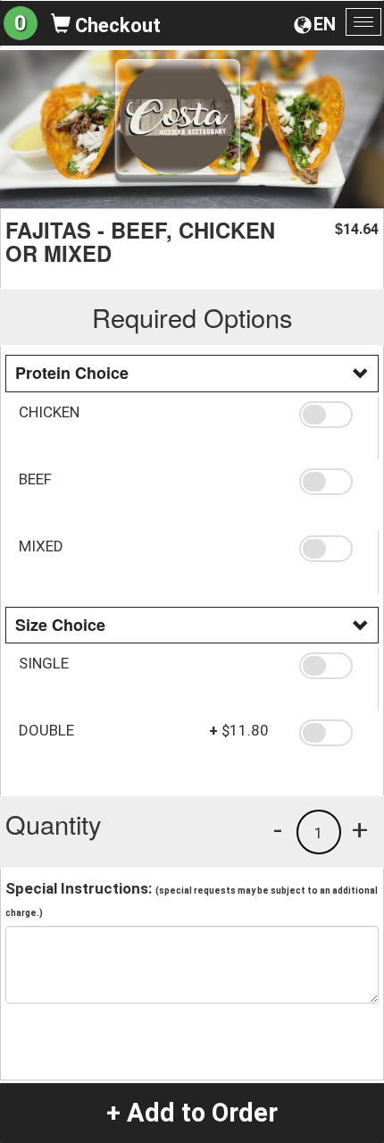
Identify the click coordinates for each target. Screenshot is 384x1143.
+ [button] (360, 829)
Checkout (116, 25)
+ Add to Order (192, 1112)
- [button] (277, 829)
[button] (332, 414)
